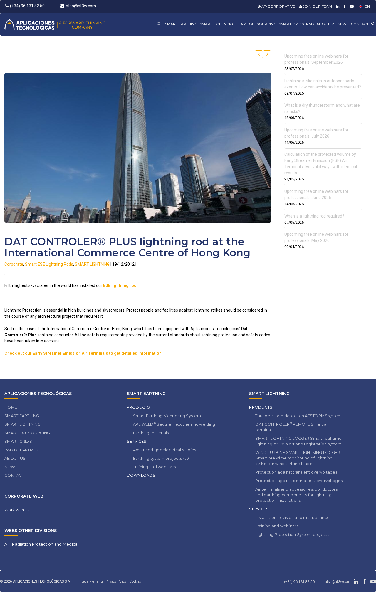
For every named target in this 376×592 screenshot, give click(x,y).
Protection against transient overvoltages (296, 472)
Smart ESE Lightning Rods (49, 264)
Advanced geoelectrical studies (164, 449)
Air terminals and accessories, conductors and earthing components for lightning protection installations (296, 495)
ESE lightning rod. (120, 285)
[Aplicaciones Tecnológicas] (65, 24)
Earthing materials (151, 432)
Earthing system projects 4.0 (161, 458)
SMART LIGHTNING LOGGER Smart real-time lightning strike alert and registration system (298, 441)
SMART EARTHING (181, 24)
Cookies (135, 581)
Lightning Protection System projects (292, 534)
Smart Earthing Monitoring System (167, 415)
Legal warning (92, 581)
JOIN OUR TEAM (317, 6)
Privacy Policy (116, 581)
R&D (310, 24)
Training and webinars (154, 466)
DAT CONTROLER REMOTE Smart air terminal (292, 427)
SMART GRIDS (291, 24)
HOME (10, 407)
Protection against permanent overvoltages (299, 480)
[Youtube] (351, 6)
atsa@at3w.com (81, 6)
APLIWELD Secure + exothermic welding (174, 424)
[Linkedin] (337, 6)
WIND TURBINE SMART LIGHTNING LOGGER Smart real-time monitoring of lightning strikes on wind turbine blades (297, 458)
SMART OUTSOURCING (255, 24)
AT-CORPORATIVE (278, 6)
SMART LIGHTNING (216, 24)
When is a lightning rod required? (314, 216)
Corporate (13, 264)
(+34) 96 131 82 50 (27, 6)
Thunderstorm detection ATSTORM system (298, 415)
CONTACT (360, 24)
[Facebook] (344, 6)
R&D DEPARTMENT (22, 449)
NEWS (343, 24)
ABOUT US (325, 24)
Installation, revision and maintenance (292, 517)
